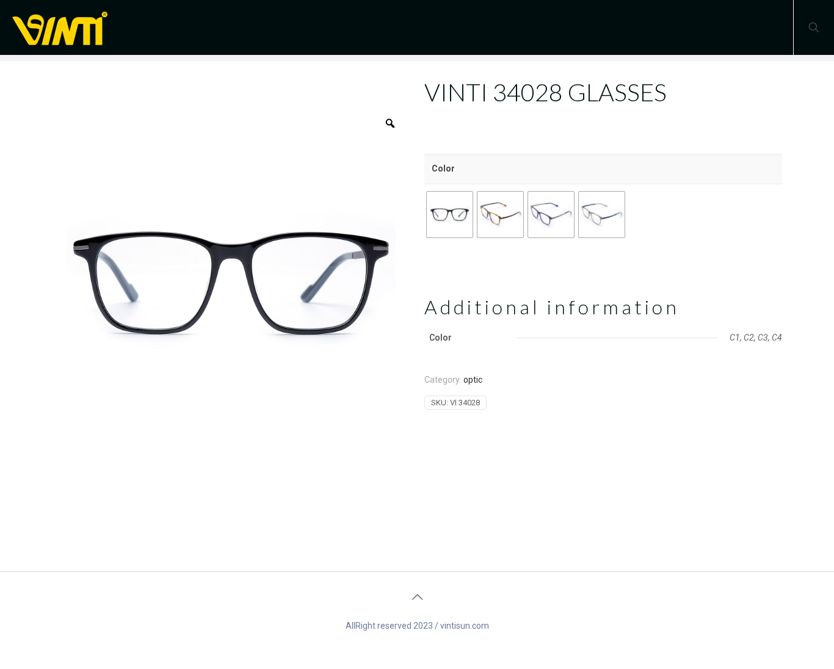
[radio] (450, 214)
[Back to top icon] (417, 597)
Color (443, 168)
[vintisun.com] (64, 27)
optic (472, 380)
